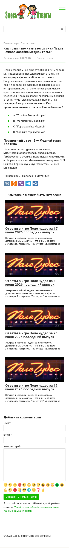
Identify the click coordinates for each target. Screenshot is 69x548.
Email (8, 434)
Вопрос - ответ (45, 58)
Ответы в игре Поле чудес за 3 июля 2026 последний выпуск (30, 283)
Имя (7, 423)
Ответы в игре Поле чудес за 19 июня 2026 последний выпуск (31, 387)
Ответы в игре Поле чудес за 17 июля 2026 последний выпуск (31, 230)
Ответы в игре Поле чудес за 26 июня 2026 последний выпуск (31, 335)
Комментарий (12, 446)
